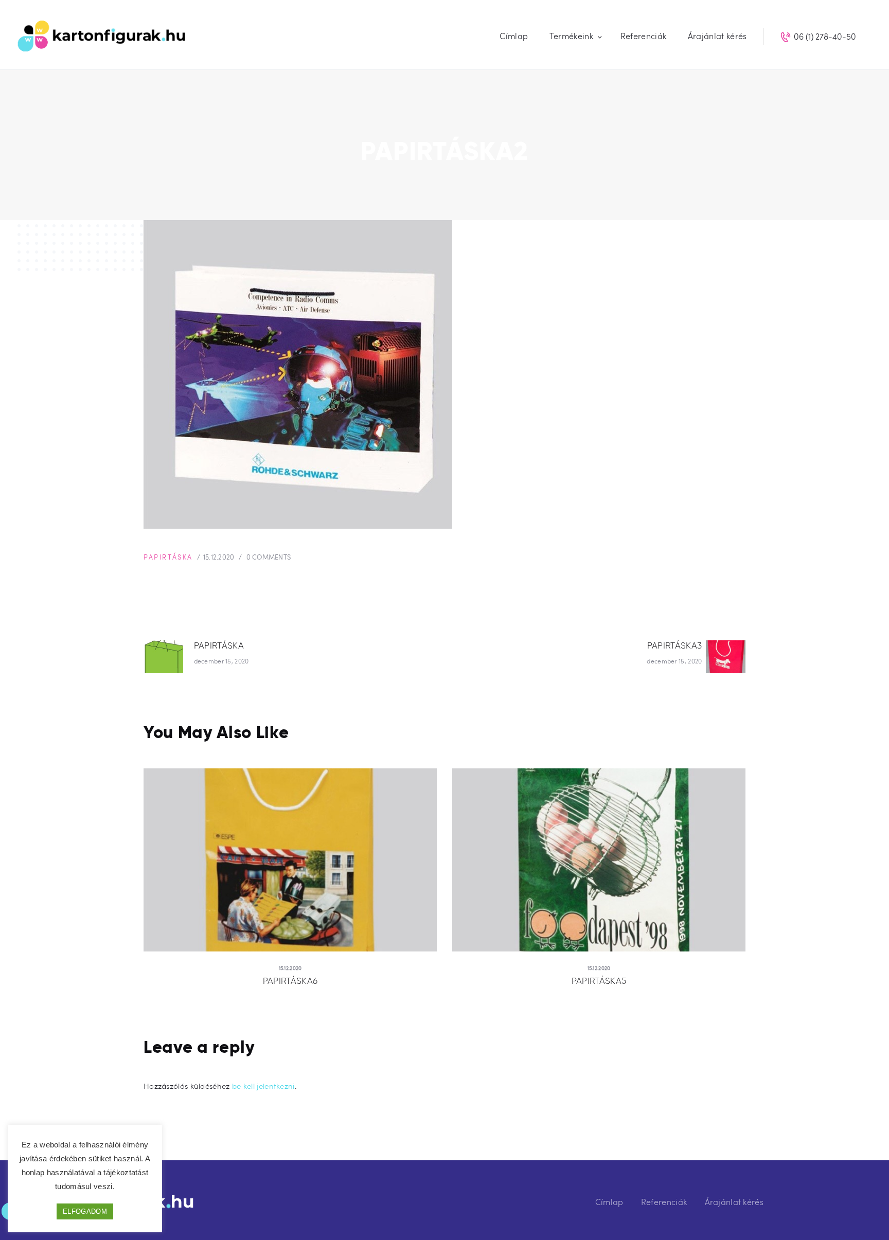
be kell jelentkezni (263, 1086)
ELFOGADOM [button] (85, 1211)
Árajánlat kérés (734, 1201)
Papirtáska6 (290, 981)
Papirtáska (168, 557)
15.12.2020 (219, 557)
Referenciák (664, 1201)
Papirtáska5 (599, 981)
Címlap (609, 1201)
